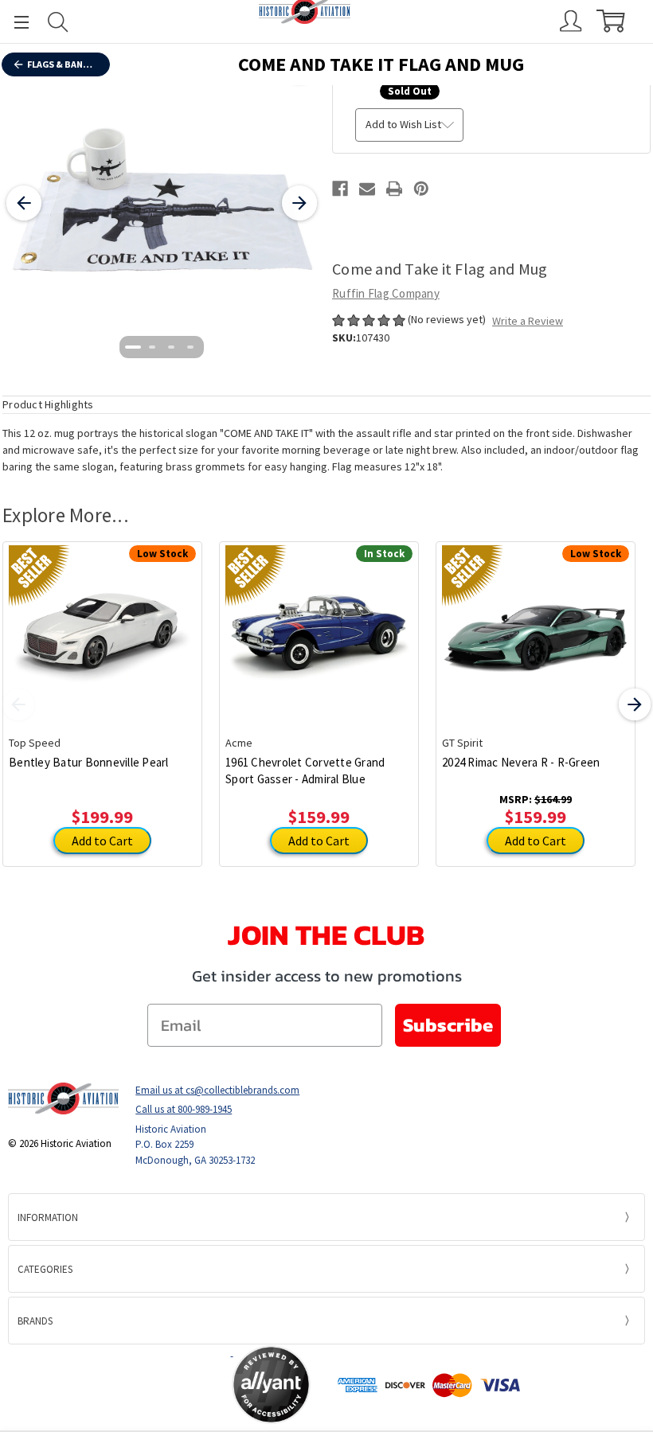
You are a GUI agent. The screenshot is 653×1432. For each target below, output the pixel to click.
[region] (161, 203)
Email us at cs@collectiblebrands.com (217, 1090)
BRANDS (35, 1321)
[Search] (58, 22)
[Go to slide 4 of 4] (190, 347)
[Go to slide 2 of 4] (152, 347)
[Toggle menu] (14, 22)
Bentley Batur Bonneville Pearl (89, 762)
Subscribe (448, 1025)
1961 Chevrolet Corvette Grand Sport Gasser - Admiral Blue (305, 770)
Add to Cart (102, 841)
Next (635, 704)
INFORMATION (48, 1217)
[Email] (367, 189)
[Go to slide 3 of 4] (171, 347)
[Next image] (299, 202)
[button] (169, 1385)
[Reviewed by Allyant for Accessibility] (271, 1384)
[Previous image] (23, 202)
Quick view (102, 626)
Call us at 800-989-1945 (183, 1109)
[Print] (394, 189)
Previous (18, 704)
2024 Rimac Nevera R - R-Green (521, 762)
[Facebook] (340, 189)
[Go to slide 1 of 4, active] (133, 347)
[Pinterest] (421, 189)
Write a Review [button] (527, 321)
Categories (45, 1269)
